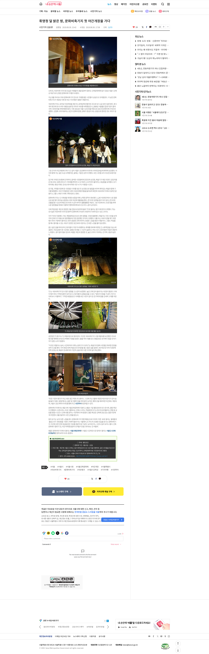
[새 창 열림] (165, 643)
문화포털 (96, 626)
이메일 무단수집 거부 (63, 636)
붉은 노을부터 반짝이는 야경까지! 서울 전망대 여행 (152, 86)
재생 (108, 621)
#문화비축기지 (69, 470)
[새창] (61, 491)
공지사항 (102, 636)
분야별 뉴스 (55, 11)
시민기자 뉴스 (96, 11)
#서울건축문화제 (82, 467)
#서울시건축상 (93, 470)
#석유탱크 (81, 470)
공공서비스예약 (63, 626)
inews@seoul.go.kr (130, 644)
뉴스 (109, 4)
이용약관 (92, 636)
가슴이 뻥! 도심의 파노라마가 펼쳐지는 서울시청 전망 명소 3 (152, 58)
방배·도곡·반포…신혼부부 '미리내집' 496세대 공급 (152, 41)
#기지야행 (104, 470)
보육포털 (75, 626)
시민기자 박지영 (147, 123)
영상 (116, 4)
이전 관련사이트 (40, 626)
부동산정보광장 (49, 626)
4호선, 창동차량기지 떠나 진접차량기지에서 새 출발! (152, 68)
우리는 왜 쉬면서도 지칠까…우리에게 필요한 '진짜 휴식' (152, 50)
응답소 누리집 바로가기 (111, 520)
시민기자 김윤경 (46, 27)
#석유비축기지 (56, 470)
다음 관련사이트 (108, 626)
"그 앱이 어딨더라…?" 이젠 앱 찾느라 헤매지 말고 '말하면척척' (152, 54)
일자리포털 (86, 626)
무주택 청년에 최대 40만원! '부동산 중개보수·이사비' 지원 (152, 81)
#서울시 (60, 467)
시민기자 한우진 (147, 100)
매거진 (124, 4)
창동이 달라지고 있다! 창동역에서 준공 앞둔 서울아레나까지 (152, 73)
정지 (105, 621)
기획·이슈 (43, 11)
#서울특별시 (105, 467)
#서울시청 (69, 467)
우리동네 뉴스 (82, 11)
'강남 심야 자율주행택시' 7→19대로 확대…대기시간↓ (152, 77)
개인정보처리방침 (45, 636)
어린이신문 (134, 4)
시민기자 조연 (146, 107)
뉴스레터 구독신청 (80, 636)
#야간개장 (95, 467)
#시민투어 (115, 470)
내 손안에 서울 (54, 3)
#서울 (53, 467)
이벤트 (154, 4)
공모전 (145, 4)
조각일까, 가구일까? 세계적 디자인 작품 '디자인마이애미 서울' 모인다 (152, 45)
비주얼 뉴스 (68, 11)
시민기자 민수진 (147, 131)
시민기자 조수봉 (147, 115)
